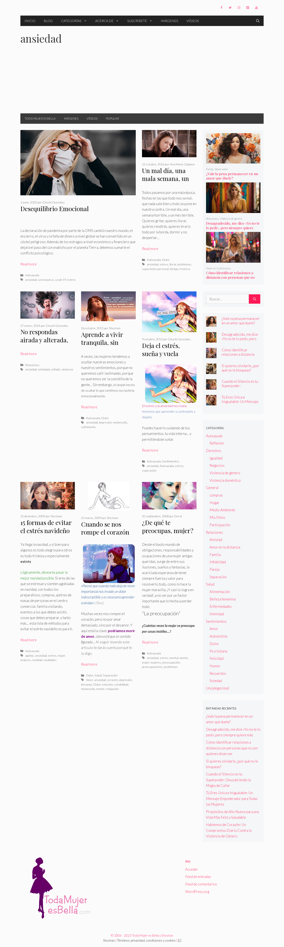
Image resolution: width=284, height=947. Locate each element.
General (212, 487)
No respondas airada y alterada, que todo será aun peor (44, 344)
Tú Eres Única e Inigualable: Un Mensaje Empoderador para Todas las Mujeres (240, 403)
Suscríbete (137, 21)
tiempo (174, 269)
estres (71, 279)
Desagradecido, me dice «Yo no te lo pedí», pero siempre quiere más (233, 228)
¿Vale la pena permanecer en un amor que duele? (232, 176)
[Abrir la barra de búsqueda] (258, 21)
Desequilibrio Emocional (54, 208)
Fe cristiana (218, 651)
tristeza (185, 269)
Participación (220, 525)
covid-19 (60, 279)
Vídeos (192, 21)
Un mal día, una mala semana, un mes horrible (165, 178)
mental (173, 658)
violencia (67, 369)
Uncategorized (217, 688)
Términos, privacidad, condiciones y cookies (146, 940)
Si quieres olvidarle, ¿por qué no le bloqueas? (240, 368)
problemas (184, 264)
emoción (107, 684)
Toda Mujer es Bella (40, 118)
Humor (215, 666)
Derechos (213, 450)
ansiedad (31, 279)
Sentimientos (170, 461)
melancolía (120, 422)
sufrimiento (88, 427)
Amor (89, 680)
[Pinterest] (247, 7)
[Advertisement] (142, 82)
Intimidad (217, 614)
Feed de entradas (198, 876)
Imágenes (169, 21)
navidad (37, 660)
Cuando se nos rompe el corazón (105, 528)
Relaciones (32, 365)
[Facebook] (221, 7)
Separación (110, 675)
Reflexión (217, 443)
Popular (112, 118)
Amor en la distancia (218, 268)
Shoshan (109, 940)
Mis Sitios (217, 517)
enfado (55, 369)
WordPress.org (197, 891)
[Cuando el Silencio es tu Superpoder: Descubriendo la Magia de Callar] (211, 387)
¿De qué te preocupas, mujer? (167, 526)
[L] (179, 940)
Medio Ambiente (222, 510)
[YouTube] (256, 7)
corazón (112, 680)
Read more (28, 264)
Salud (98, 675)
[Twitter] (230, 7)
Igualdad (216, 458)
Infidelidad (218, 562)
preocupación (171, 662)
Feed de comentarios (201, 884)
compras (216, 495)
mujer (61, 655)
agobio (29, 655)
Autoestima (218, 636)
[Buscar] (255, 299)
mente (100, 689)
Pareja (210, 169)
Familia (215, 554)
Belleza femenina (223, 599)
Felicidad (216, 658)
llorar (172, 264)
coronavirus (46, 279)
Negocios (217, 465)
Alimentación (220, 591)
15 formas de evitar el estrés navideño (46, 526)
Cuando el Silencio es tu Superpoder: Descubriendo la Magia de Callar (240, 388)
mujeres (25, 660)
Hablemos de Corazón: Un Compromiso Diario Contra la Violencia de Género (229, 830)
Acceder (191, 869)
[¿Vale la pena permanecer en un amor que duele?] (233, 160)
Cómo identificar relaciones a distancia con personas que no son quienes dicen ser (230, 277)
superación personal (155, 269)
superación (149, 470)
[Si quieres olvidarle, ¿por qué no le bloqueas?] (211, 371)
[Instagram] (238, 7)
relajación (112, 689)
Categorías (71, 21)
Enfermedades (221, 606)
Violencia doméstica (225, 480)
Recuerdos (218, 673)
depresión (105, 422)
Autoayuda (32, 275)
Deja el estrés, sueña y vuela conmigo (161, 353)
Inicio (30, 21)
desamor (86, 684)
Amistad (216, 539)
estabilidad (121, 684)
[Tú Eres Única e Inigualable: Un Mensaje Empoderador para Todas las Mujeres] (211, 402)
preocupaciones (152, 666)
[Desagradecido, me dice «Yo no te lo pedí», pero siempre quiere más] (233, 210)
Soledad (216, 680)
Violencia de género (231, 218)
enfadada (44, 369)
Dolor (166, 259)
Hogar (214, 502)
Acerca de (104, 21)
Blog (48, 21)
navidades (50, 660)
